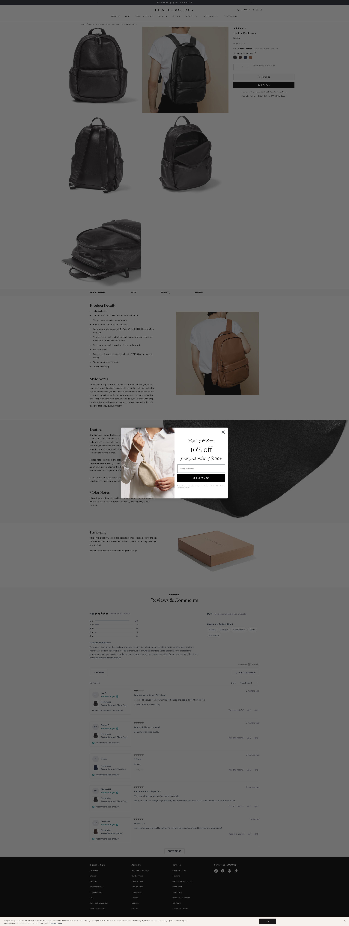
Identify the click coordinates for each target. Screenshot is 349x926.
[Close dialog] (223, 432)
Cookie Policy (56, 923)
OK (268, 921)
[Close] (345, 921)
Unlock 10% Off (201, 478)
